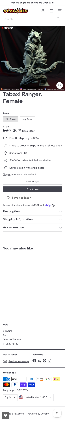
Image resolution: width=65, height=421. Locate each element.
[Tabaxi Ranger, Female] (25, 282)
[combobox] (32, 19)
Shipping (7, 174)
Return (6, 335)
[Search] (58, 19)
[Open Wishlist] (5, 415)
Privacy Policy (10, 343)
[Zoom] (59, 85)
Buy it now (33, 189)
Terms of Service (12, 339)
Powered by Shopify (38, 413)
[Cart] (51, 10)
